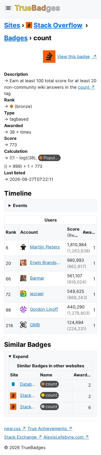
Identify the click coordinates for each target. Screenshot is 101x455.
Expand (20, 356)
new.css (12, 428)
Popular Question (52, 157)
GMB (35, 324)
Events (20, 205)
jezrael (37, 293)
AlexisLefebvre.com (64, 437)
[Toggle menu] (8, 8)
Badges (16, 38)
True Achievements (47, 428)
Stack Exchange (20, 437)
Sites (12, 25)
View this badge (73, 56)
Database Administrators (28, 384)
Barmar (37, 278)
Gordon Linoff (44, 309)
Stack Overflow (58, 25)
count (84, 87)
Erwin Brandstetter (45, 262)
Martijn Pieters (45, 247)
